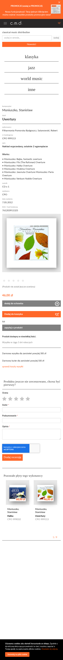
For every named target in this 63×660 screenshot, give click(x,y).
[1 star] (3, 399)
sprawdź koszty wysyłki (12, 367)
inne (31, 89)
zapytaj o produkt (13, 328)
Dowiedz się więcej (49, 649)
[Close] (59, 2)
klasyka (31, 56)
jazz (31, 67)
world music (31, 78)
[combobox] (27, 37)
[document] (32, 649)
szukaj (56, 38)
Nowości (31, 44)
